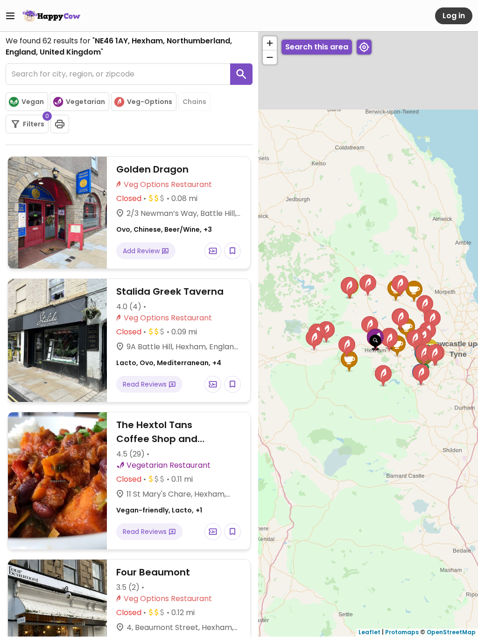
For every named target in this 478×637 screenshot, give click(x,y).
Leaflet (369, 632)
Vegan (32, 101)
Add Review (142, 251)
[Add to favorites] (232, 250)
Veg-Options (149, 101)
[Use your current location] (364, 47)
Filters (36, 122)
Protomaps (402, 632)
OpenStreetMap (451, 632)
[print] (59, 124)
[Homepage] (51, 15)
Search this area (316, 47)
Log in (454, 15)
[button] (375, 342)
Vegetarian (85, 101)
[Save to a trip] (212, 250)
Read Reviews (146, 384)
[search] (241, 74)
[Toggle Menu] (10, 16)
